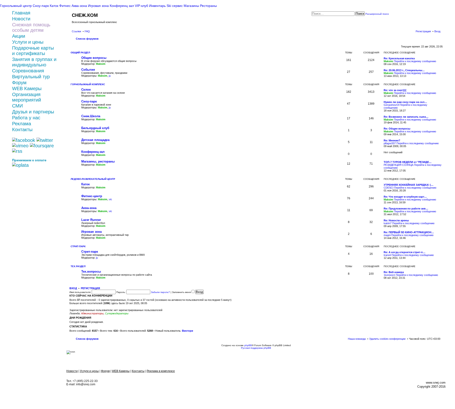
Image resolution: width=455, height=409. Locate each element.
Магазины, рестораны (98, 161)
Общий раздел (80, 52)
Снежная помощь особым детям (31, 27)
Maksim (100, 63)
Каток (85, 184)
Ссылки (76, 31)
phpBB (248, 345)
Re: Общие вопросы (397, 128)
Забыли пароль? (160, 292)
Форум (19, 82)
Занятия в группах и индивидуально (34, 62)
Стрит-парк (78, 246)
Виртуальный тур (31, 76)
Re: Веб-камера (394, 272)
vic (110, 199)
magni (387, 235)
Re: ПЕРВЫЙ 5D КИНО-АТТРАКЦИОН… (409, 232)
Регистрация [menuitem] (423, 31)
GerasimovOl (391, 104)
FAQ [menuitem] (87, 31)
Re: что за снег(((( (395, 90)
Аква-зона (88, 208)
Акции (18, 36)
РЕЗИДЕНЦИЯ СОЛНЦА (398, 164)
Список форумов (87, 338)
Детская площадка (95, 140)
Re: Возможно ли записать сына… (406, 116)
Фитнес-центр (91, 196)
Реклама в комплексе (161, 371)
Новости (72, 371)
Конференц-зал (93, 151)
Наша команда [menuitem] (357, 338)
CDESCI (388, 187)
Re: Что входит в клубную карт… (405, 196)
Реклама (21, 123)
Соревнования (28, 70)
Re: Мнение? (392, 140)
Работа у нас (26, 117)
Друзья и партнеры (33, 111)
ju (110, 75)
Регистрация (90, 288)
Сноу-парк (89, 101)
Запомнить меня (181, 292)
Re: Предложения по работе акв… (406, 208)
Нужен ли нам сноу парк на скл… (405, 102)
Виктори (187, 330)
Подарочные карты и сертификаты (33, 50)
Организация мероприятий (26, 97)
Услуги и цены (27, 42)
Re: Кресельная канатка (399, 58)
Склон (86, 89)
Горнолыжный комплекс (88, 84)
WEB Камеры (26, 88)
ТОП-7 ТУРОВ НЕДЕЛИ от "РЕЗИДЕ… (408, 162)
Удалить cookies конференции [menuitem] (387, 338)
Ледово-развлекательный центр (93, 179)
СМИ (17, 105)
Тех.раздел (78, 266)
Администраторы (92, 313)
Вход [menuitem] (437, 31)
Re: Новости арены (396, 220)
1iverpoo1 (389, 275)
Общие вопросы (93, 58)
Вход (73, 288)
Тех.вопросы (91, 271)
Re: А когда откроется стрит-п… (404, 252)
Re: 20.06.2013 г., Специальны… (404, 70)
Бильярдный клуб (95, 128)
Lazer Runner (91, 220)
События (88, 69)
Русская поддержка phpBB (256, 348)
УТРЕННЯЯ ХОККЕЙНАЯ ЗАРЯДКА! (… (408, 184)
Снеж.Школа (90, 116)
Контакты (22, 129)
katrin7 (387, 223)
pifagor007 (390, 143)
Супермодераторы (116, 313)
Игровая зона (91, 231)
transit (387, 255)
